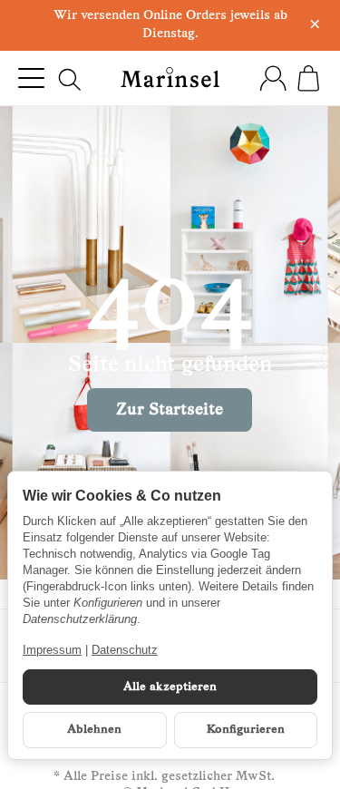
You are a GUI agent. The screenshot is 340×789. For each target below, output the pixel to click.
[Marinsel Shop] (170, 77)
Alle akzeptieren (170, 687)
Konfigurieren (246, 729)
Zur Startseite (169, 410)
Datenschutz (125, 650)
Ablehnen (94, 729)
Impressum (52, 650)
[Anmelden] (273, 78)
